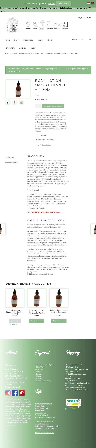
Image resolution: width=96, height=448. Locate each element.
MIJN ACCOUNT (84, 18)
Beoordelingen (40, 413)
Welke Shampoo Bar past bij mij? (47, 426)
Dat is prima (64, 3)
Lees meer (15, 321)
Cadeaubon (28, 40)
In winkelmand (36, 321)
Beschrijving (9, 157)
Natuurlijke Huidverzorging (29, 53)
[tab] (14, 157)
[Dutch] (88, 3)
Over (40, 40)
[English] (92, 3)
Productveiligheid (41, 415)
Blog (33, 48)
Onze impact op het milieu (44, 428)
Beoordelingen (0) (11, 162)
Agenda (23, 48)
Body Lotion (45, 53)
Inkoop (50, 40)
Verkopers (10, 48)
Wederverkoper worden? (44, 422)
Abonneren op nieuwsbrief (44, 433)
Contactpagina (10, 365)
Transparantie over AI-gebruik (46, 417)
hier (33, 274)
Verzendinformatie (41, 408)
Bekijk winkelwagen (77, 69)
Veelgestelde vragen (42, 424)
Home (7, 40)
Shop (16, 40)
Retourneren (39, 410)
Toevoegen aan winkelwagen (53, 106)
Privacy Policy (40, 406)
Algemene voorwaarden (43, 404)
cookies (51, 3)
